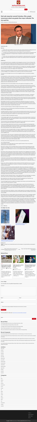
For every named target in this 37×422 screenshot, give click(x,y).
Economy (2, 383)
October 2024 (3, 364)
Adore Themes (28, 420)
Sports (2, 399)
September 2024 (3, 366)
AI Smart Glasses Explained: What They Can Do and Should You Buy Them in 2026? (12, 323)
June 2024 (2, 371)
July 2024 (2, 369)
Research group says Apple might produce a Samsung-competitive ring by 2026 (6, 266)
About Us (29, 417)
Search (2, 317)
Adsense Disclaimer (30, 414)
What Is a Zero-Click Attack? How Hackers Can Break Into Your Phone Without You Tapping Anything (14, 329)
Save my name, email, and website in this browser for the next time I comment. (14, 306)
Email (20, 297)
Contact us (29, 412)
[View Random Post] (29, 11)
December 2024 (3, 361)
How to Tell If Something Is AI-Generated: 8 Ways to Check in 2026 (9, 324)
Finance (2, 386)
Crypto (2, 381)
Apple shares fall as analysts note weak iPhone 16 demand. (18, 266)
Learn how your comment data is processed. (19, 312)
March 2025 (2, 356)
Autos (1, 378)
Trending (2, 404)
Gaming (2, 388)
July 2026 (2, 350)
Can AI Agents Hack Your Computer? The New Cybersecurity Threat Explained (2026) (12, 326)
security (2, 394)
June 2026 (2, 351)
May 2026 (2, 353)
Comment (3, 285)
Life (1, 389)
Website (2, 302)
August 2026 (2, 348)
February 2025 (3, 358)
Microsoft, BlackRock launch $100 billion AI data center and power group (30, 266)
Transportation (3, 402)
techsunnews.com (18, 5)
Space (2, 396)
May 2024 (2, 372)
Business (2, 380)
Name (2, 297)
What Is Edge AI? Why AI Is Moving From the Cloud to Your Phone (26, 338)
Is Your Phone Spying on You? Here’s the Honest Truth (25, 333)
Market (2, 391)
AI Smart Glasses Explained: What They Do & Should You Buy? (9, 333)
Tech (5, 242)
